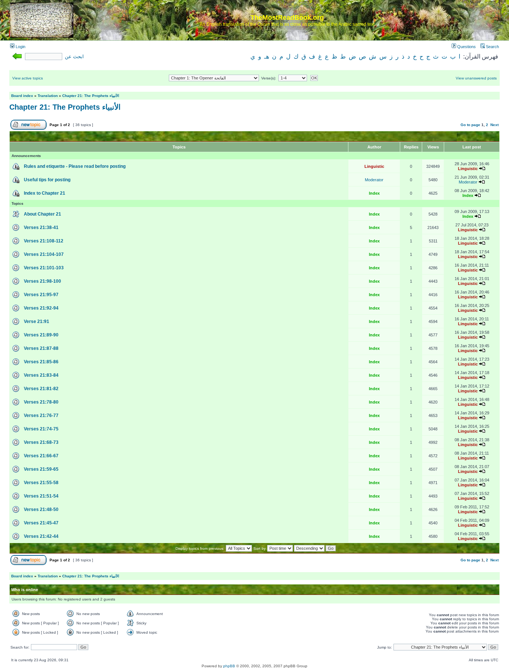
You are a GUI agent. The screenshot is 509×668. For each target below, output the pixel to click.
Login (20, 46)
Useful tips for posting (47, 179)
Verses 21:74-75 (41, 429)
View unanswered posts (476, 78)
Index (374, 193)
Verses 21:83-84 (41, 375)
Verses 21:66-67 (41, 455)
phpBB (229, 666)
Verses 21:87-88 (41, 348)
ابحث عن (74, 56)
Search (492, 46)
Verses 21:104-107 (44, 254)
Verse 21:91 (36, 321)
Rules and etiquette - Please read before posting (75, 166)
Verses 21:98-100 (42, 281)
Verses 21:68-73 (41, 442)
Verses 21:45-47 (41, 523)
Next (494, 125)
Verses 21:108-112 (43, 241)
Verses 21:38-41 (41, 227)
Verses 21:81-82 (41, 388)
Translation (48, 96)
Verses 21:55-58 (41, 482)
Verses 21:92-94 (41, 308)
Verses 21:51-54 (41, 496)
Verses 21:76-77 (41, 415)
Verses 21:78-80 (41, 402)
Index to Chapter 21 (44, 193)
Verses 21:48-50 (41, 509)
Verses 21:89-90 (41, 335)
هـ (266, 56)
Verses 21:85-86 (41, 361)
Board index (22, 96)
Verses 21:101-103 (44, 267)
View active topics (27, 78)
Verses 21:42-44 (41, 536)
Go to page (470, 125)
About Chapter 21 (42, 214)
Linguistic (374, 166)
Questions (466, 46)
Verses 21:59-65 (41, 469)
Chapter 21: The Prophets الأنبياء (90, 96)
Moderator (374, 180)
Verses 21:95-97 (41, 294)
